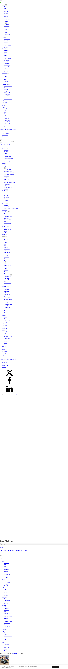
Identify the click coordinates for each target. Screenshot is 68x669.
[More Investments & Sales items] (11, 275)
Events (3, 103)
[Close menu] (1, 142)
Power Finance (5, 353)
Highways (6, 231)
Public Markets (7, 95)
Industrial (6, 11)
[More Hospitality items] (7, 190)
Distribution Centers (8, 180)
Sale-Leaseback (7, 66)
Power (3, 105)
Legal (5, 112)
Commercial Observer (16, 653)
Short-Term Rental (8, 159)
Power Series (4, 328)
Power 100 (4, 355)
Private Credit (7, 92)
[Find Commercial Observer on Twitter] (9, 376)
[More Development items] (8, 73)
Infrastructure (5, 226)
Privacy (17, 394)
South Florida (7, 35)
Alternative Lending (8, 86)
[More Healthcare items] (7, 203)
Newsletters (4, 351)
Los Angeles (6, 24)
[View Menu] (1, 0)
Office (5, 8)
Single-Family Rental (8, 158)
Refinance (6, 56)
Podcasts (6, 126)
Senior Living (7, 161)
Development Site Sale (8, 63)
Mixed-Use (6, 21)
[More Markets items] (6, 23)
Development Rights (8, 216)
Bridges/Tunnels (7, 229)
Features (5, 115)
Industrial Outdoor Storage (9, 182)
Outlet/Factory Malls (8, 171)
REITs (5, 97)
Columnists (6, 118)
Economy (6, 89)
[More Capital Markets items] (9, 84)
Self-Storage (6, 185)
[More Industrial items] (6, 177)
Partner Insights (7, 120)
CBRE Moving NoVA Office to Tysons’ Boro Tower (13, 550)
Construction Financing (8, 53)
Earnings (6, 87)
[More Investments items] (7, 61)
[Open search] (1, 139)
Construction (6, 76)
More (3, 107)
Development (4, 73)
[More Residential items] (7, 148)
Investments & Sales (6, 275)
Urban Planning (7, 320)
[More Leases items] (5, 37)
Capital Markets (5, 84)
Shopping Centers (7, 169)
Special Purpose (7, 19)
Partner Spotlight (7, 121)
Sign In (1, 129)
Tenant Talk (6, 43)
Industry (3, 146)
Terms (14, 394)
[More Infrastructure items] (8, 226)
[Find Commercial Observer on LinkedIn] (9, 392)
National (5, 32)
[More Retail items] (5, 168)
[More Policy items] (5, 315)
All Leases (6, 47)
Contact (3, 347)
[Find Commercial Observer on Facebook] (9, 384)
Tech (3, 100)
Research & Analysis (8, 116)
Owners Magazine (5, 357)
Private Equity (7, 94)
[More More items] (4, 107)
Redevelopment (7, 79)
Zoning (5, 322)
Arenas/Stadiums (7, 215)
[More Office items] (5, 163)
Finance (3, 48)
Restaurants (6, 197)
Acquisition (6, 50)
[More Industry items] (6, 5)
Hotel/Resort (6, 195)
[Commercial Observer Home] (4, 2)
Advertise (4, 346)
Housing (5, 317)
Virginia (1, 547)
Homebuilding (7, 151)
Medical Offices (7, 206)
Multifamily (6, 150)
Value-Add (6, 68)
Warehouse (6, 189)
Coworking (6, 164)
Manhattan (6, 27)
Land (5, 14)
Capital (3, 615)
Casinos (5, 192)
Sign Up (4, 129)
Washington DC (7, 34)
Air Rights (6, 213)
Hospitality (6, 13)
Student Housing (7, 156)
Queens (5, 29)
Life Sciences (6, 18)
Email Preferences (5, 133)
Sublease (6, 42)
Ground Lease (7, 40)
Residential (6, 6)
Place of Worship (7, 223)
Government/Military (8, 219)
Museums (6, 221)
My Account (9, 129)
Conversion (6, 78)
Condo (5, 153)
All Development (7, 82)
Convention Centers (8, 193)
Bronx (5, 31)
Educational (6, 218)
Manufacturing (7, 184)
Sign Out (14, 129)
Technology (4, 313)
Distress (5, 55)
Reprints (3, 349)
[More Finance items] (5, 48)
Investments (4, 61)
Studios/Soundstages (8, 187)
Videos (5, 125)
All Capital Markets (8, 99)
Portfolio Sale (7, 65)
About (3, 642)
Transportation (7, 123)
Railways (6, 232)
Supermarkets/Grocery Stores (10, 172)
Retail (5, 9)
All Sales (6, 71)
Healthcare (6, 16)
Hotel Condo (6, 155)
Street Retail (6, 176)
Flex (5, 166)
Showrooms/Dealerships (9, 174)
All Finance (6, 60)
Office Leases (7, 39)
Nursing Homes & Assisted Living (11, 208)
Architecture (6, 74)
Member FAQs (5, 135)
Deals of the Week (7, 45)
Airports (5, 227)
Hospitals (6, 205)
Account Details (5, 131)
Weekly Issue (4, 102)
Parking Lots (6, 202)
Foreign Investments (8, 91)
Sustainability (7, 81)
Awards (5, 108)
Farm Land (6, 200)
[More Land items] (4, 198)
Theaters (5, 224)
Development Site (7, 598)
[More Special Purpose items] (9, 211)
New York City (7, 26)
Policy (5, 113)
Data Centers (6, 179)
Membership (6, 644)
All (4, 260)
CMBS (5, 52)
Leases (3, 37)
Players (5, 110)
